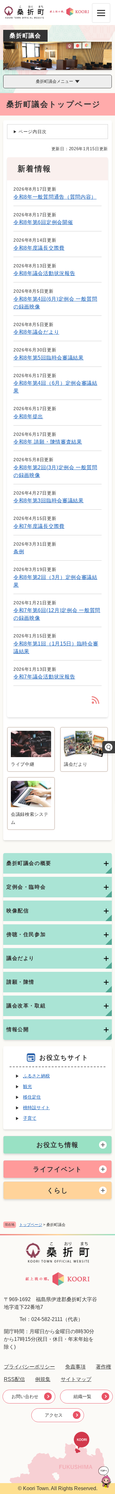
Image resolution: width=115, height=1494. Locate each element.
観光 (27, 1086)
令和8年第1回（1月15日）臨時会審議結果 (55, 647)
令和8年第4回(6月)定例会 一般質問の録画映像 (55, 302)
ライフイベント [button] (57, 1169)
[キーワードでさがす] (108, 747)
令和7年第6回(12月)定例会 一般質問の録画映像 (56, 614)
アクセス (54, 1415)
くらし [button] (57, 1190)
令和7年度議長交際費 (39, 526)
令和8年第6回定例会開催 (43, 222)
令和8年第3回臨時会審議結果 (48, 500)
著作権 (103, 1366)
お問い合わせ (25, 1396)
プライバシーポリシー (29, 1366)
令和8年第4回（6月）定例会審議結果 (55, 386)
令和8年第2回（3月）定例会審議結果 (55, 581)
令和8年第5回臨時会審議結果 (48, 357)
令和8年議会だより (36, 332)
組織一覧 (82, 1396)
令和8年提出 (28, 416)
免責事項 (75, 1366)
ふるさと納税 (36, 1075)
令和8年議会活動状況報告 (44, 273)
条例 (18, 551)
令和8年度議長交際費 (39, 248)
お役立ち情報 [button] (57, 1144)
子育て (29, 1118)
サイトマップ (76, 1379)
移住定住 (32, 1097)
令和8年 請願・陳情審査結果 (47, 442)
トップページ (30, 1224)
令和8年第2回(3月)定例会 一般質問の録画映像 (55, 471)
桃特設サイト (36, 1107)
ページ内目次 (33, 131)
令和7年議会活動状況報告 (44, 676)
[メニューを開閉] (101, 13)
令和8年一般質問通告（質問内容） (54, 197)
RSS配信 (14, 1379)
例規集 (42, 1379)
